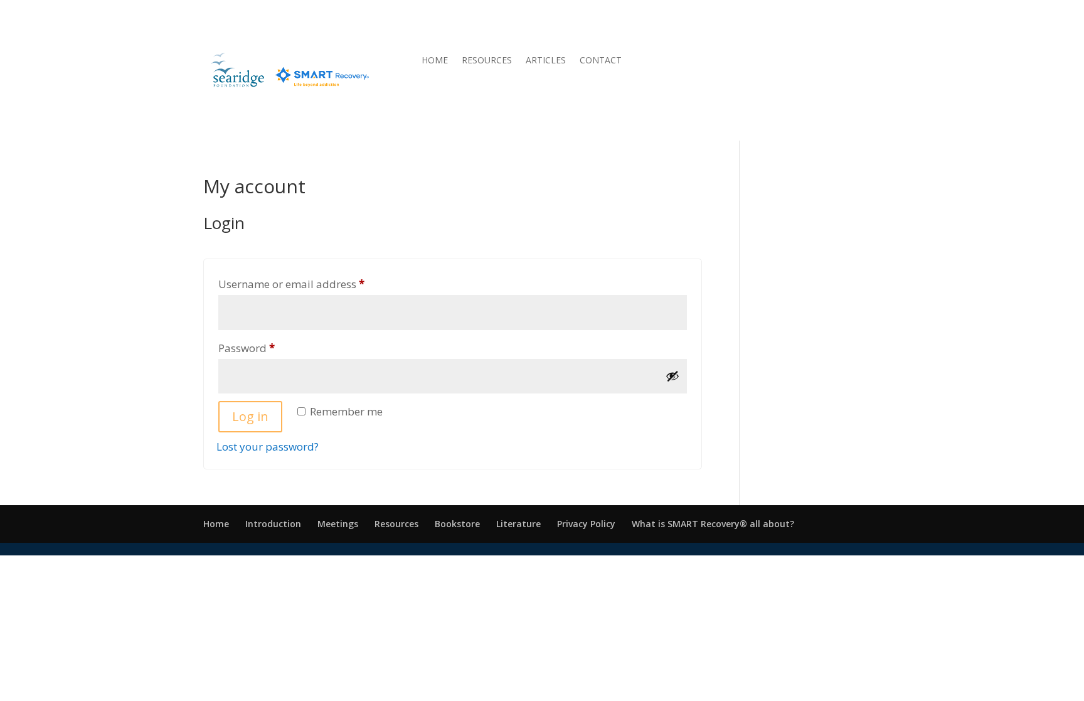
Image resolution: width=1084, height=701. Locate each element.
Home (216, 524)
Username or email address (314, 283)
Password (269, 347)
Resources (396, 524)
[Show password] (672, 376)
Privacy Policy (586, 524)
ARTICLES (546, 61)
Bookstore (457, 524)
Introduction (273, 524)
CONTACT (601, 61)
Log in (250, 416)
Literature (518, 524)
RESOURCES (487, 61)
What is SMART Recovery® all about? (713, 524)
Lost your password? (267, 446)
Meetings (337, 524)
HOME (435, 61)
